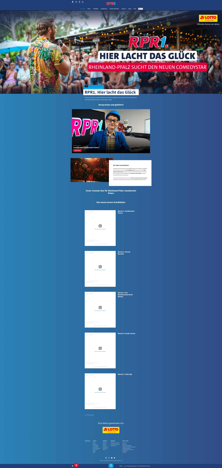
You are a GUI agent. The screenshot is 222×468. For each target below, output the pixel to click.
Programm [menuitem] (95, 8)
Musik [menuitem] (89, 8)
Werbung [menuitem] (113, 440)
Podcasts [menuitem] (124, 8)
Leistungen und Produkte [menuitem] (115, 442)
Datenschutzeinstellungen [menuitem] (127, 445)
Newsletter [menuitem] (95, 444)
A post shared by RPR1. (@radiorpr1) (100, 244)
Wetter (76, 2)
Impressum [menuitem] (124, 442)
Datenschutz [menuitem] (125, 444)
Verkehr (73, 2)
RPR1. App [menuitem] (104, 444)
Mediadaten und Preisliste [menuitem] (115, 444)
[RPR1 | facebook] (109, 457)
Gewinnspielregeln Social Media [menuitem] (128, 449)
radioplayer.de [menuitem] (105, 446)
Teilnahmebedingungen (89, 414)
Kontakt (83, 2)
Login (141, 8)
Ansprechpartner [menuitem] (114, 445)
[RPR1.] (111, 3)
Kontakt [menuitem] (94, 442)
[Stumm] (72, 466)
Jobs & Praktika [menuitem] (95, 445)
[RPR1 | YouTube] (111, 457)
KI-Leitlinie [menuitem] (124, 452)
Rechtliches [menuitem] (125, 440)
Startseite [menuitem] (82, 8)
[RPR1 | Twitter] (114, 457)
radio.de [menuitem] (104, 445)
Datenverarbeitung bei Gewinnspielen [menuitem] (129, 446)
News (79, 2)
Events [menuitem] (129, 8)
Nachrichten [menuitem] (104, 8)
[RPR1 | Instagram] (106, 457)
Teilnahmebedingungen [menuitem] (127, 448)
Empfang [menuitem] (105, 440)
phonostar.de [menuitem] (105, 448)
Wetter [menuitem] (94, 452)
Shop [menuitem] (135, 8)
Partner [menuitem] (104, 449)
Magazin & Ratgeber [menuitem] (114, 8)
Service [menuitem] (94, 440)
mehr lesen (77, 150)
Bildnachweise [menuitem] (125, 450)
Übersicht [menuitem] (104, 442)
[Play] (76, 465)
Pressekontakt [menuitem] (95, 446)
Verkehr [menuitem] (94, 450)
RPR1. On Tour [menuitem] (95, 449)
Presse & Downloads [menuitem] (96, 448)
